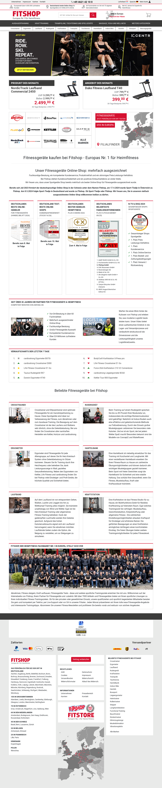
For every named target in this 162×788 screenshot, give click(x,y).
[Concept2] (83, 118)
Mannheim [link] (39, 685)
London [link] (21, 702)
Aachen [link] (14, 674)
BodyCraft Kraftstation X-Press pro (109, 358)
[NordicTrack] (17, 141)
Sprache (133, 2)
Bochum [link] (42, 674)
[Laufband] (19, 505)
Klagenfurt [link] (28, 709)
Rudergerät (91, 405)
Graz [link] (13, 709)
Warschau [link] (15, 751)
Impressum (27, 2)
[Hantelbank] (93, 459)
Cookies (64, 675)
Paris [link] (17, 737)
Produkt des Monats (25, 83)
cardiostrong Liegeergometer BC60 (109, 373)
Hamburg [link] (14, 682)
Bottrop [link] (14, 677)
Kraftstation (92, 494)
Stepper (113, 705)
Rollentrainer (115, 702)
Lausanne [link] (24, 725)
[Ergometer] (19, 459)
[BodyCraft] (34, 118)
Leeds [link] (21, 699)
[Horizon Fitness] (34, 129)
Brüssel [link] (23, 731)
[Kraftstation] (93, 505)
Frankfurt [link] (37, 679)
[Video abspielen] (27, 326)
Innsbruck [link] (19, 709)
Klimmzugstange (116, 720)
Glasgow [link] (14, 702)
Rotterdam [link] (25, 718)
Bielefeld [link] (34, 674)
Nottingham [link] (40, 702)
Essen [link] (30, 679)
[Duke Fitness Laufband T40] (142, 89)
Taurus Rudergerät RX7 (34, 373)
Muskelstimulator (117, 723)
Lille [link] (12, 737)
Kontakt (42, 2)
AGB (63, 672)
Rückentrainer (115, 717)
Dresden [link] (48, 677)
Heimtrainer (114, 698)
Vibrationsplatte (116, 726)
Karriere (35, 2)
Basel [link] (13, 725)
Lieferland (121, 2)
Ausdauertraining (20, 23)
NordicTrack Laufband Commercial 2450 (26, 89)
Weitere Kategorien (141, 23)
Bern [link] (18, 725)
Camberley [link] (39, 699)
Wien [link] (47, 709)
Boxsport (113, 692)
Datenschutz (87, 672)
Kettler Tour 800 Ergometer (106, 378)
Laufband (16, 494)
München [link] (48, 685)
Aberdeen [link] (14, 699)
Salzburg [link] (40, 709)
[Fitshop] (26, 15)
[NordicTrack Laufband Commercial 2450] (68, 89)
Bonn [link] (48, 674)
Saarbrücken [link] (16, 690)
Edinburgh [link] (48, 699)
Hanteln (113, 689)
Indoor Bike (114, 686)
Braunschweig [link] (23, 677)
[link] (124, 130)
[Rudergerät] (93, 415)
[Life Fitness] (67, 129)
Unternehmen (16, 2)
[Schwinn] (34, 141)
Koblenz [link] (14, 685)
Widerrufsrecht (88, 678)
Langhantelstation (117, 708)
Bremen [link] (33, 677)
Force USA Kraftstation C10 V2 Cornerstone (113, 368)
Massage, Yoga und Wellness (112, 23)
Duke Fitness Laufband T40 (103, 88)
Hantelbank (91, 448)
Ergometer (17, 448)
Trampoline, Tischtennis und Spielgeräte (74, 23)
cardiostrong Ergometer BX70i (37, 358)
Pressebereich (87, 693)
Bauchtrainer (115, 714)
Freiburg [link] (45, 679)
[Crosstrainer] (19, 415)
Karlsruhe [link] (40, 682)
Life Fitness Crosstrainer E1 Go (37, 368)
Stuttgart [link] (33, 690)
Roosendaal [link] (15, 718)
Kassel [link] (47, 682)
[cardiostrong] (67, 118)
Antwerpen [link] (15, 731)
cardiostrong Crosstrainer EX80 (38, 363)
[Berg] (17, 118)
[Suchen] (93, 15)
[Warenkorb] (149, 15)
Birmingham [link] (29, 699)
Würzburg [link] (15, 693)
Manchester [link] (30, 702)
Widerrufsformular (68, 681)
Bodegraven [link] (25, 715)
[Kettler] (50, 129)
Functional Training (117, 711)
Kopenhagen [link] (16, 744)
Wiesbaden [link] (42, 690)
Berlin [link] (28, 674)
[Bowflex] (50, 118)
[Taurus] (50, 141)
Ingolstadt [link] (31, 682)
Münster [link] (14, 687)
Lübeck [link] (31, 685)
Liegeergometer (116, 695)
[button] (16, 54)
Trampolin (114, 677)
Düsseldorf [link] (15, 679)
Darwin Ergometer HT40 (34, 378)
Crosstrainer (18, 405)
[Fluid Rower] (17, 129)
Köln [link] (20, 685)
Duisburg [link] (23, 679)
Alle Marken (114, 732)
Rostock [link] (40, 687)
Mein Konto (144, 2)
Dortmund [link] (41, 677)
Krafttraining (41, 23)
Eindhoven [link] (44, 715)
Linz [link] (34, 709)
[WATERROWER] (67, 141)
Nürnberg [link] (22, 687)
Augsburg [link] (21, 674)
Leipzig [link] (25, 685)
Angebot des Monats (99, 83)
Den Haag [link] (35, 715)
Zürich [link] (31, 725)
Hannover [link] (23, 682)
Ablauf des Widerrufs (90, 681)
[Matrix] (83, 129)
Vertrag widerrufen (81, 659)
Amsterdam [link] (15, 715)
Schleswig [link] (25, 690)
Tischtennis (114, 680)
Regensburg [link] (31, 687)
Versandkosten (67, 678)
